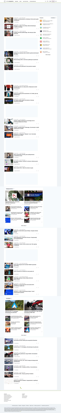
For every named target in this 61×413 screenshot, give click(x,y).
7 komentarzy (16, 96)
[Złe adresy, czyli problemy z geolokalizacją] (7, 324)
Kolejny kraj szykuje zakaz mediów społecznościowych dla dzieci (26, 53)
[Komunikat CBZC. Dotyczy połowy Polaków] (8, 374)
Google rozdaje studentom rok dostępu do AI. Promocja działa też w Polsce (24, 121)
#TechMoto (8, 298)
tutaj (20, 411)
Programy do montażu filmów (7, 397)
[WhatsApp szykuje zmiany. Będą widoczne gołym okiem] (8, 279)
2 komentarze (17, 55)
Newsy (21, 1)
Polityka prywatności (37, 405)
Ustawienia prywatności (45, 405)
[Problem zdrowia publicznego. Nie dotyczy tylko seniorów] (8, 33)
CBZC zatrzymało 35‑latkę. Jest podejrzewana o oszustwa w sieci (24, 155)
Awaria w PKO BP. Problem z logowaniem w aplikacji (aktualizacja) (26, 381)
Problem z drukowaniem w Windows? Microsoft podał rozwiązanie (26, 19)
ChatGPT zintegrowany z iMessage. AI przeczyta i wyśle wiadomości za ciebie (26, 128)
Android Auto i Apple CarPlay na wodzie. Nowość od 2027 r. (35, 328)
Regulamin (23, 405)
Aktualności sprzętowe (24, 395)
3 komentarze (17, 28)
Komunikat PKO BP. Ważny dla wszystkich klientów (25, 340)
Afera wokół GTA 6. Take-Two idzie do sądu (23, 167)
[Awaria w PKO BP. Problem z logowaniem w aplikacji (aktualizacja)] (8, 381)
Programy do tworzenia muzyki (7, 395)
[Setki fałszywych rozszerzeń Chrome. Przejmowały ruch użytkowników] (7, 214)
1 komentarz (16, 123)
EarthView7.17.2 (45, 30)
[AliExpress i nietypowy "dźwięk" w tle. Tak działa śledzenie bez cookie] (8, 135)
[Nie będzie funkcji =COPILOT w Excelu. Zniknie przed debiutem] (8, 162)
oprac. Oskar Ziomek (22, 17)
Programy (16, 1)
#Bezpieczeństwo (9, 188)
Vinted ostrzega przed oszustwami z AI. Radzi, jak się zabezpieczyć (26, 94)
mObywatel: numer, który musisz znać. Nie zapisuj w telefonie (35, 213)
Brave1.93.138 (45, 51)
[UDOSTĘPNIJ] (38, 22)
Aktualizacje (53, 17)
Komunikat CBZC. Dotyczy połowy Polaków (23, 373)
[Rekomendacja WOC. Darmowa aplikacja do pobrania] (8, 60)
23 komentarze (17, 376)
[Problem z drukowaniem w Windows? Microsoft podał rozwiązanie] (8, 20)
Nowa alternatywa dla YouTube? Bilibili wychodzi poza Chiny (25, 265)
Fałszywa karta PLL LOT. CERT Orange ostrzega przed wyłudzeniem (26, 361)
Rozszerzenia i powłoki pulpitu (47, 31)
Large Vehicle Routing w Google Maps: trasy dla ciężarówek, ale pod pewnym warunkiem (17, 317)
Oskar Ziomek (21, 379)
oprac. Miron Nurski (22, 132)
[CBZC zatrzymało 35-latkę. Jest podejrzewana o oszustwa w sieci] (8, 155)
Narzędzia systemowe (46, 45)
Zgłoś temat (31, 405)
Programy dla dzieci (6, 399)
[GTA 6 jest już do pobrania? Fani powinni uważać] (8, 67)
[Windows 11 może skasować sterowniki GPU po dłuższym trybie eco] (8, 285)
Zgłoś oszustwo (25, 1)
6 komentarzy (16, 157)
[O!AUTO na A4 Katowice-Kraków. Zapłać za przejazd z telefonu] (7, 329)
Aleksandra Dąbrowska (23, 31)
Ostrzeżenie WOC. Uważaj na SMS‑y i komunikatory (25, 367)
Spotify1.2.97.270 (45, 37)
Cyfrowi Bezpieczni (33, 1)
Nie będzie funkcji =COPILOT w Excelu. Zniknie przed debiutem (26, 162)
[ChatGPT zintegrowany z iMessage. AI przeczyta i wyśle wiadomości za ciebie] (8, 128)
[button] (56, 1)
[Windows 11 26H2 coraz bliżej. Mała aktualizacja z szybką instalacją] (8, 26)
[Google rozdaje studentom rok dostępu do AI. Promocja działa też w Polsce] (8, 121)
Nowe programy (6, 401)
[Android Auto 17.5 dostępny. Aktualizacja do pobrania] (14, 305)
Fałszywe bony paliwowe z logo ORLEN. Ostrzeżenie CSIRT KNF (35, 219)
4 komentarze (17, 240)
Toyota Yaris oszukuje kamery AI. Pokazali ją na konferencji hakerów (36, 322)
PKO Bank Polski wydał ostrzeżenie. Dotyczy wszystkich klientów (24, 100)
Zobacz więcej (23, 225)
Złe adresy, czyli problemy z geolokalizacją (15, 322)
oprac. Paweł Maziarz (22, 119)
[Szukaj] (45, 1)
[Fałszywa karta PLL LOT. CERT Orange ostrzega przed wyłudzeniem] (8, 361)
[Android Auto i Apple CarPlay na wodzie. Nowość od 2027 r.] (26, 329)
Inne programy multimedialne (47, 38)
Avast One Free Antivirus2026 (47, 20)
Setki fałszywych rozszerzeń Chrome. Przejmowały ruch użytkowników (17, 213)
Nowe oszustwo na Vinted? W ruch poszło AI (24, 271)
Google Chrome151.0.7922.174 (48, 23)
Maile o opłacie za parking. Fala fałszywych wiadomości (35, 317)
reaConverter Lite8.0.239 (47, 34)
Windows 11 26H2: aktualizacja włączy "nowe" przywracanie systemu (17, 219)
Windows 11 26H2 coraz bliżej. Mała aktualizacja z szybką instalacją (25, 26)
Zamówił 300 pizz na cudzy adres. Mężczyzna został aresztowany (25, 87)
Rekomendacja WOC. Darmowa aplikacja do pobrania (26, 59)
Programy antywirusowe (46, 21)
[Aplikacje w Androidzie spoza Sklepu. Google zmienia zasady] (26, 208)
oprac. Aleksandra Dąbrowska (24, 85)
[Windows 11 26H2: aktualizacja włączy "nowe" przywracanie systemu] (7, 220)
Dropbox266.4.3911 (46, 48)
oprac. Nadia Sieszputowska (23, 51)
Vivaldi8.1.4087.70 (46, 41)
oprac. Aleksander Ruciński (15, 318)
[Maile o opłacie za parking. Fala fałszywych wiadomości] (26, 318)
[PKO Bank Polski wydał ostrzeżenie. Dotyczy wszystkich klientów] (8, 101)
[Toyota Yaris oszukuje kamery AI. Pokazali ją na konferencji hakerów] (26, 324)
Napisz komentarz (17, 35)
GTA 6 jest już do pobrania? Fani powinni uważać (25, 66)
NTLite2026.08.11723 (46, 44)
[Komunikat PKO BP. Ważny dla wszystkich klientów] (8, 341)
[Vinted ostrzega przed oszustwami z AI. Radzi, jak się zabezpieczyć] (8, 94)
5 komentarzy (16, 287)
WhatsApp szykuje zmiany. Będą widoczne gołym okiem (23, 278)
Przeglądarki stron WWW (46, 24)
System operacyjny (24, 397)
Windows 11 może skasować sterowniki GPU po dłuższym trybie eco (24, 285)
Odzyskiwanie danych (46, 28)
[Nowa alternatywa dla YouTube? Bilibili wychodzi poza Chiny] (8, 265)
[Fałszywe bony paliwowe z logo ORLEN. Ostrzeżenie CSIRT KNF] (26, 220)
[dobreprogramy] (10, 1)
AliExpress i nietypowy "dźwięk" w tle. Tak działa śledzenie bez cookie (25, 134)
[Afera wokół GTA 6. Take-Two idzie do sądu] (8, 169)
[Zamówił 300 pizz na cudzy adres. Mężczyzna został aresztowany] (8, 88)
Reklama (27, 405)
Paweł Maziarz (21, 92)
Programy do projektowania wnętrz (8, 396)
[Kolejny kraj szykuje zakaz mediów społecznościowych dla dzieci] (8, 54)
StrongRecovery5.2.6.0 (46, 27)
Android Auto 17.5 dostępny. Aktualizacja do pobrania (11, 312)
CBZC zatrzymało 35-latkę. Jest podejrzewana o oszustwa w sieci (16, 207)
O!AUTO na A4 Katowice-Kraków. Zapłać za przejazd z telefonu (16, 328)
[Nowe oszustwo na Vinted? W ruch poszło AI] (8, 272)
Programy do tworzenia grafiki (7, 400)
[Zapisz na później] (36, 22)
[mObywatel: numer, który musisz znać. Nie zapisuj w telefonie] (26, 214)
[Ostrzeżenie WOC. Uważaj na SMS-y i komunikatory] (8, 368)
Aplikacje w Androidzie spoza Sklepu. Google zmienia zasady (36, 207)
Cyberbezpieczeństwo (24, 396)
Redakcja (20, 405)
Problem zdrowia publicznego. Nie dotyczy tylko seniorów (25, 33)
